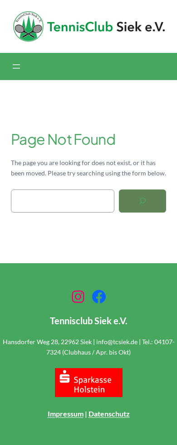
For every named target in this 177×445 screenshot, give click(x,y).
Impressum (66, 413)
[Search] (142, 201)
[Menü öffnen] (16, 66)
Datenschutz (109, 413)
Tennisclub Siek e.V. (89, 320)
